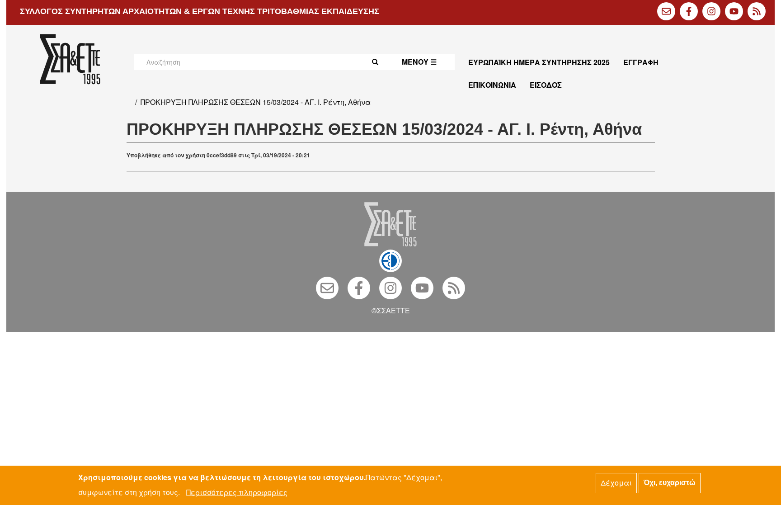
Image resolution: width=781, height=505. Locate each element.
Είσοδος (546, 85)
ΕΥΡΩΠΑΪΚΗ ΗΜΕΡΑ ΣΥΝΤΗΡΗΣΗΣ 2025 (539, 62)
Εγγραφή (641, 62)
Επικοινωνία (492, 85)
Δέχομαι (616, 482)
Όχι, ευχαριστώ (670, 482)
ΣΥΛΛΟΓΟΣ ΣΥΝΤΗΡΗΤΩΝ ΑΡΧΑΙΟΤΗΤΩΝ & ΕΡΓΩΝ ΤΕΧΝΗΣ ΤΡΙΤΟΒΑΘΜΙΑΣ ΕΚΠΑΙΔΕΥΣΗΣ (199, 11)
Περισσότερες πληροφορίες (236, 492)
